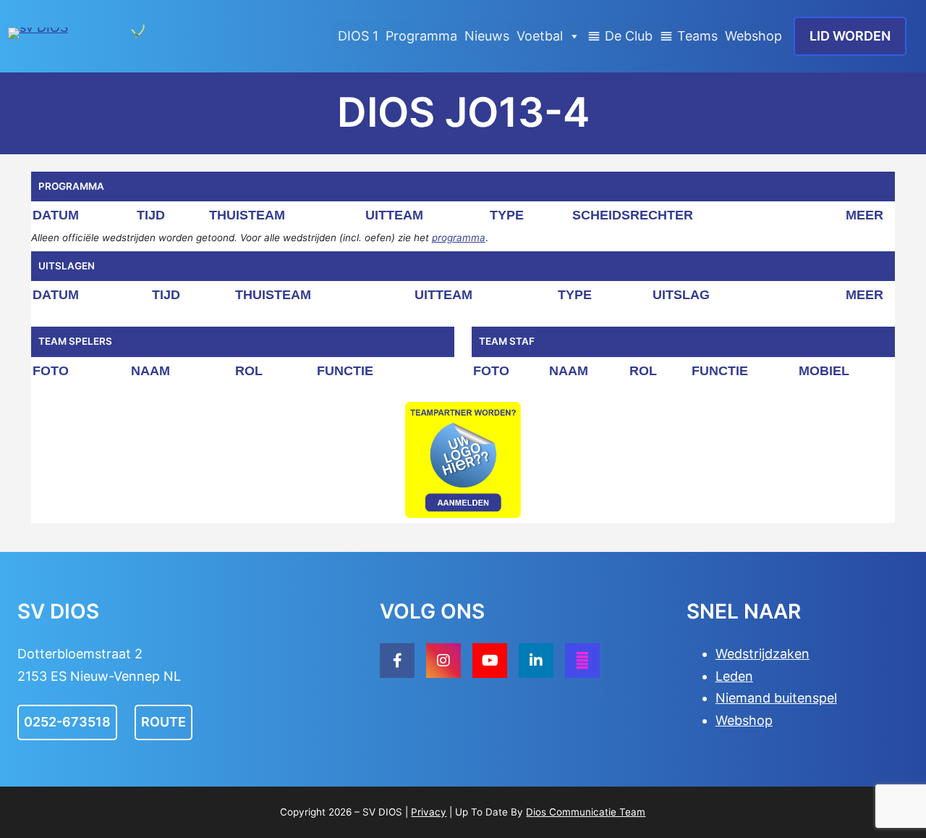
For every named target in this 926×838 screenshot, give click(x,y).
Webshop (753, 35)
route (163, 721)
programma (458, 237)
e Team (628, 812)
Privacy (428, 812)
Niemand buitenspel (776, 697)
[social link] (397, 660)
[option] (463, 460)
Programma (421, 35)
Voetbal (540, 35)
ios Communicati (572, 812)
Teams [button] (697, 35)
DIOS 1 (358, 35)
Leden (734, 676)
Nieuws (486, 35)
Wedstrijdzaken (762, 653)
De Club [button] (629, 35)
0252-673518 (67, 721)
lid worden (850, 35)
